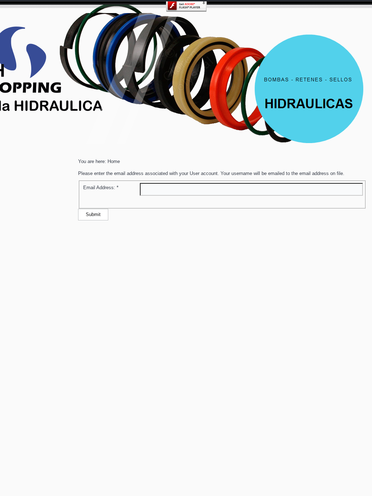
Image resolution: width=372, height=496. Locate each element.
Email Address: (100, 187)
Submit (93, 214)
